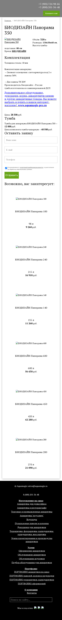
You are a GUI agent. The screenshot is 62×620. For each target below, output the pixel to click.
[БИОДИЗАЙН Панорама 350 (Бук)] (18, 42)
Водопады (31, 519)
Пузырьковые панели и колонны (32, 523)
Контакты (32, 592)
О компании (31, 589)
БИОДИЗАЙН (19, 51)
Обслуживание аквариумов (32, 554)
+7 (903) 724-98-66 (49, 4)
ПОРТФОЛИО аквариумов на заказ (31, 571)
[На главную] (13, 5)
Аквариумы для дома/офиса (31, 503)
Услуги (31, 547)
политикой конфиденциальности (31, 167)
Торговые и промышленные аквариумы (31, 511)
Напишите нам (51, 13)
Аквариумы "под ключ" (32, 515)
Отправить (11, 175)
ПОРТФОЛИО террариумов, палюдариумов (31, 579)
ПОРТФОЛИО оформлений (32, 583)
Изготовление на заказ (31, 500)
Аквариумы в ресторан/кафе (31, 507)
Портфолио (31, 568)
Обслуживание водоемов (32, 558)
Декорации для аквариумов (31, 527)
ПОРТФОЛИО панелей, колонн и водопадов (31, 575)
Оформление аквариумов (32, 550)
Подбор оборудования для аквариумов (32, 562)
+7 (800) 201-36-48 (49, 7)
